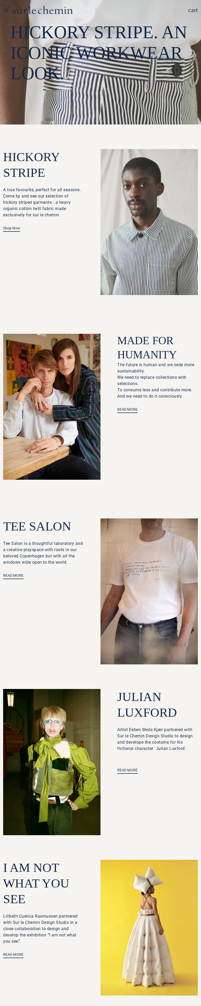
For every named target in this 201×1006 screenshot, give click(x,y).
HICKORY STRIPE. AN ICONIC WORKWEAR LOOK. (98, 52)
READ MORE (127, 409)
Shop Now (11, 228)
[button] (8, 10)
